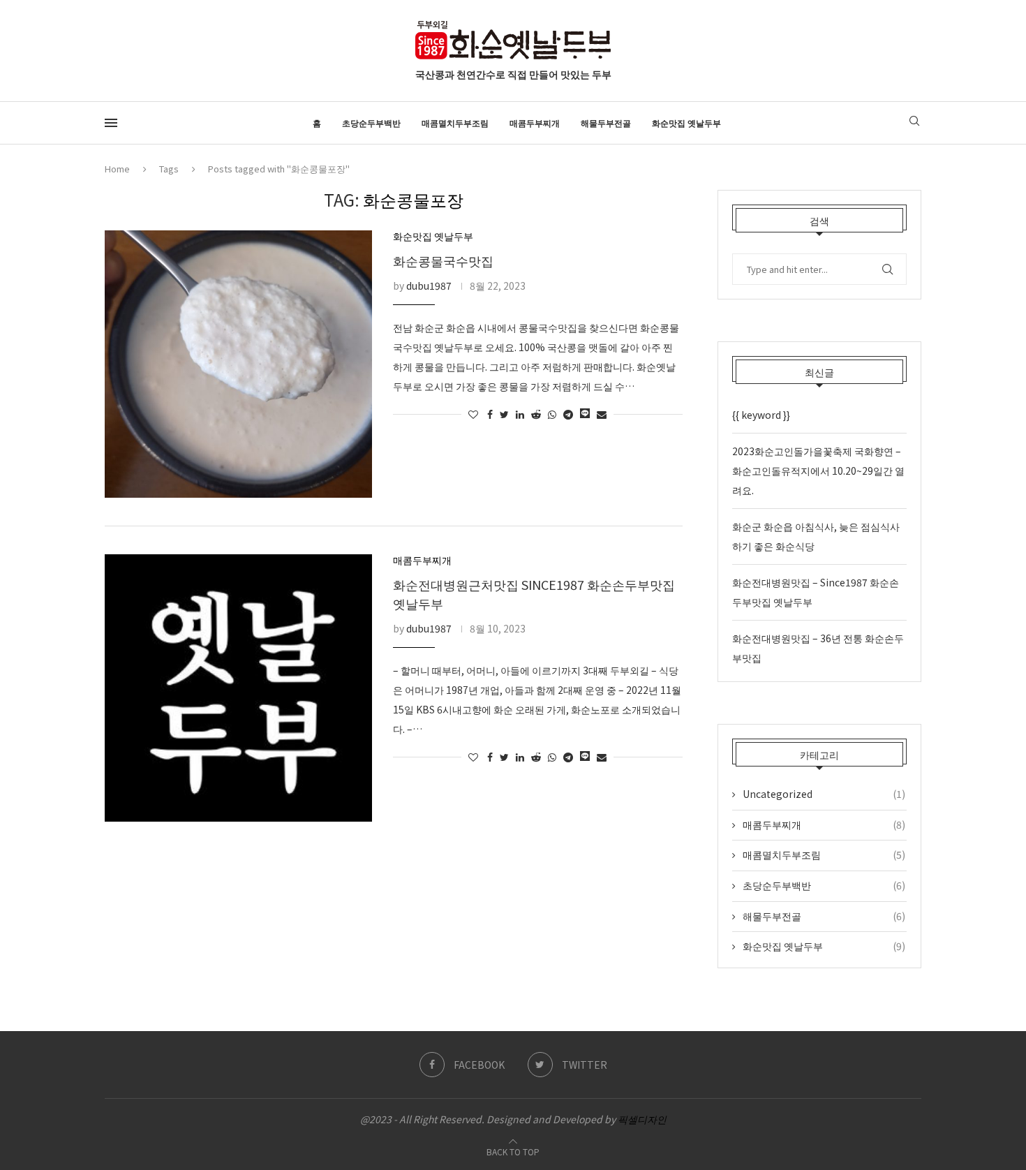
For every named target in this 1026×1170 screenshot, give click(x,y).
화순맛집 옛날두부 (686, 122)
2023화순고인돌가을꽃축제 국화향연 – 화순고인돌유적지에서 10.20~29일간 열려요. (818, 470)
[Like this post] (473, 414)
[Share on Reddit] (536, 414)
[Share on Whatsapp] (552, 414)
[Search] (914, 123)
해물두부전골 (606, 122)
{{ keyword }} (761, 415)
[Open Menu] (111, 123)
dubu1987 (429, 285)
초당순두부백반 (371, 122)
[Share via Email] (602, 414)
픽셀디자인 (642, 1119)
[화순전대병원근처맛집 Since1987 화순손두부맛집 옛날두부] (238, 688)
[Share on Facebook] (490, 414)
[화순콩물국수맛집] (238, 364)
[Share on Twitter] (504, 414)
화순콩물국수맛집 (443, 260)
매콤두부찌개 (535, 122)
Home (117, 168)
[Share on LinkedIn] (520, 414)
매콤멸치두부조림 (455, 122)
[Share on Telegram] (568, 414)
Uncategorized (824, 794)
